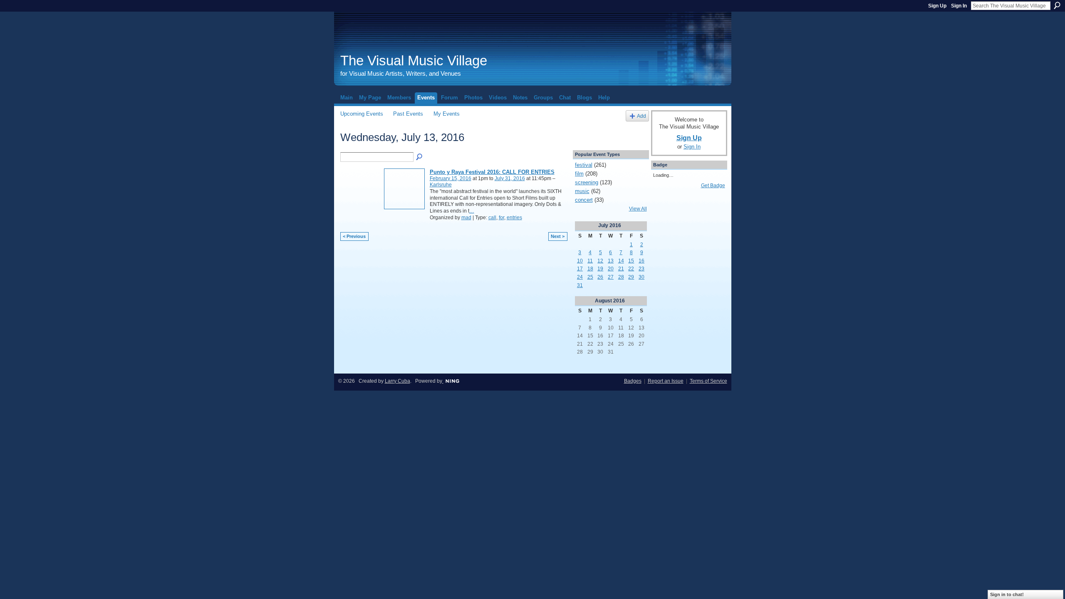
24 (580, 277)
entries (514, 217)
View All (638, 209)
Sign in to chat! (1007, 594)
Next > (558, 236)
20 (611, 269)
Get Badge (713, 185)
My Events (446, 114)
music (582, 191)
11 (590, 261)
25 (590, 277)
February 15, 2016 (450, 178)
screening (586, 182)
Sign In (959, 6)
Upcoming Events (361, 114)
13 (611, 261)
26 (600, 277)
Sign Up (937, 6)
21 (621, 269)
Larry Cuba (397, 381)
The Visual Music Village (413, 60)
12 (600, 261)
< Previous (354, 236)
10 (580, 261)
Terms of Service (708, 381)
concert (584, 200)
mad (466, 217)
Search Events (420, 157)
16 (641, 261)
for (501, 217)
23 (641, 269)
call (492, 217)
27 (611, 277)
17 (580, 269)
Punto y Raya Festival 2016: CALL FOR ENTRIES (492, 172)
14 (621, 261)
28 (621, 277)
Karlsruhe (441, 185)
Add (641, 116)
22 (631, 269)
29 (631, 277)
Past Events (408, 114)
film (579, 174)
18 (590, 269)
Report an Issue (666, 381)
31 (580, 285)
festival (583, 165)
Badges (632, 381)
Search (1057, 5)
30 (641, 277)
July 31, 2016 (510, 178)
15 (631, 261)
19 (600, 269)
